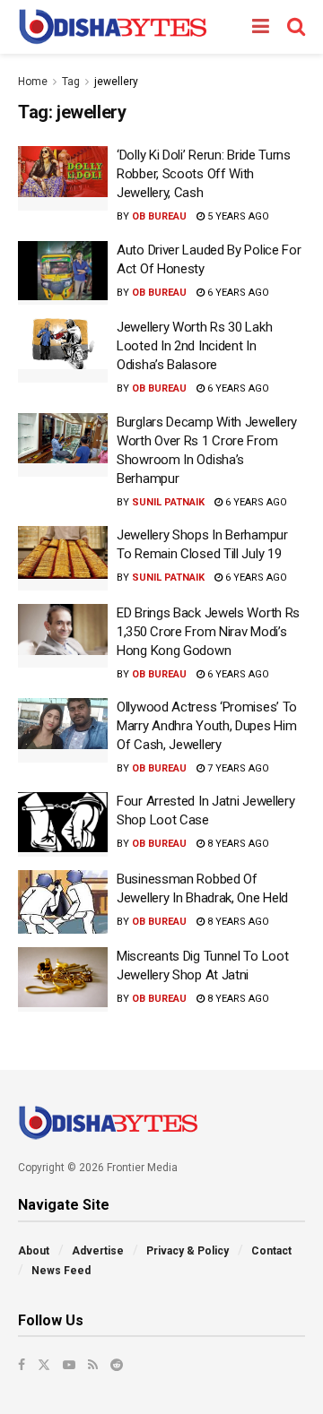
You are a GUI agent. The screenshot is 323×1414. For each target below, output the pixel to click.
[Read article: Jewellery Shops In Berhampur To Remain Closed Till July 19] (63, 558)
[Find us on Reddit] (116, 1365)
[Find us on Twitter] (44, 1365)
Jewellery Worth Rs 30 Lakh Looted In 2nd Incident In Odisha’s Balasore (194, 346)
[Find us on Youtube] (69, 1365)
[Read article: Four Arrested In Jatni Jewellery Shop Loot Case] (63, 824)
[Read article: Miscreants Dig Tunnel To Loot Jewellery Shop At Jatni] (63, 979)
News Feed (61, 1270)
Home (33, 81)
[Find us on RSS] (93, 1365)
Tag (71, 81)
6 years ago (237, 292)
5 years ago (237, 216)
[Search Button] (296, 27)
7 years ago (237, 768)
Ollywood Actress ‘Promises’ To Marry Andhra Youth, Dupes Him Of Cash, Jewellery (207, 726)
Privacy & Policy (187, 1251)
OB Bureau (159, 216)
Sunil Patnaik (168, 502)
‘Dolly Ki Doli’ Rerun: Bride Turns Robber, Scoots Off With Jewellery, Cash (204, 174)
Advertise (98, 1251)
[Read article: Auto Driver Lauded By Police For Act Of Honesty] (63, 273)
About (33, 1251)
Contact (271, 1251)
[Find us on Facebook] (21, 1365)
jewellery (116, 81)
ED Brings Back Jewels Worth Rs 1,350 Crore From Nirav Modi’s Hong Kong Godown (208, 632)
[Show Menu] (260, 27)
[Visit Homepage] (112, 27)
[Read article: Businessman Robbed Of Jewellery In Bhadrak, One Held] (63, 902)
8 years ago (237, 843)
